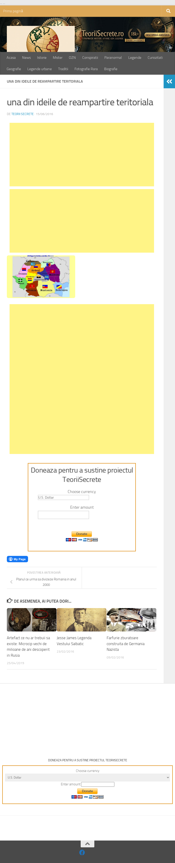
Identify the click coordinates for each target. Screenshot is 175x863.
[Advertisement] (82, 154)
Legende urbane (39, 69)
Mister (57, 57)
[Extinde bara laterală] (169, 81)
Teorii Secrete (22, 114)
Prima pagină (13, 11)
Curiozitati (155, 57)
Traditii (63, 69)
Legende (134, 57)
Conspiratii (90, 57)
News (26, 57)
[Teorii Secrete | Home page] (41, 48)
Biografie (110, 69)
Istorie (41, 57)
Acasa (11, 57)
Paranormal (113, 57)
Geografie (14, 69)
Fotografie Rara (86, 69)
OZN (72, 57)
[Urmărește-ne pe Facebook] (82, 852)
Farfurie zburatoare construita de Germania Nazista (125, 644)
